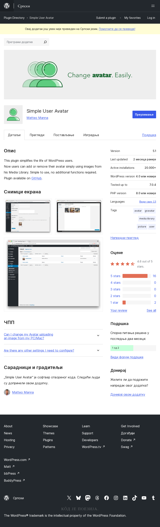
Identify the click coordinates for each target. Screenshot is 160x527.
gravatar (150, 210)
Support (87, 433)
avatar (138, 210)
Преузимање (144, 114)
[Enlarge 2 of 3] (98, 204)
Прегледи (37, 135)
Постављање (63, 135)
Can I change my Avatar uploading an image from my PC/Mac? (28, 336)
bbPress (12, 473)
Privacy (9, 447)
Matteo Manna (37, 118)
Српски (18, 498)
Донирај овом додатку (127, 394)
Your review (118, 310)
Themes (48, 433)
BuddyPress (14, 480)
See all (151, 310)
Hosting (9, 440)
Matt (9, 467)
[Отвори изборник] (154, 6)
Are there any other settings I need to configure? (39, 350)
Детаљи (14, 135)
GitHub (36, 178)
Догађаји (128, 433)
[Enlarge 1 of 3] (47, 204)
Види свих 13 (147, 201)
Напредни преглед (124, 238)
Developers (90, 440)
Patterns (49, 447)
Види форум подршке (126, 357)
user (152, 226)
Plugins (48, 440)
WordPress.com (17, 460)
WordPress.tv (93, 447)
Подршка (149, 135)
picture (142, 226)
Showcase (50, 426)
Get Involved (130, 426)
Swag (127, 447)
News (8, 433)
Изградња (91, 135)
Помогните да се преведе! (117, 29)
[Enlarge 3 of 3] (98, 243)
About (8, 426)
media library (147, 218)
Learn (86, 426)
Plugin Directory (14, 17)
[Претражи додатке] (45, 42)
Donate (128, 440)
